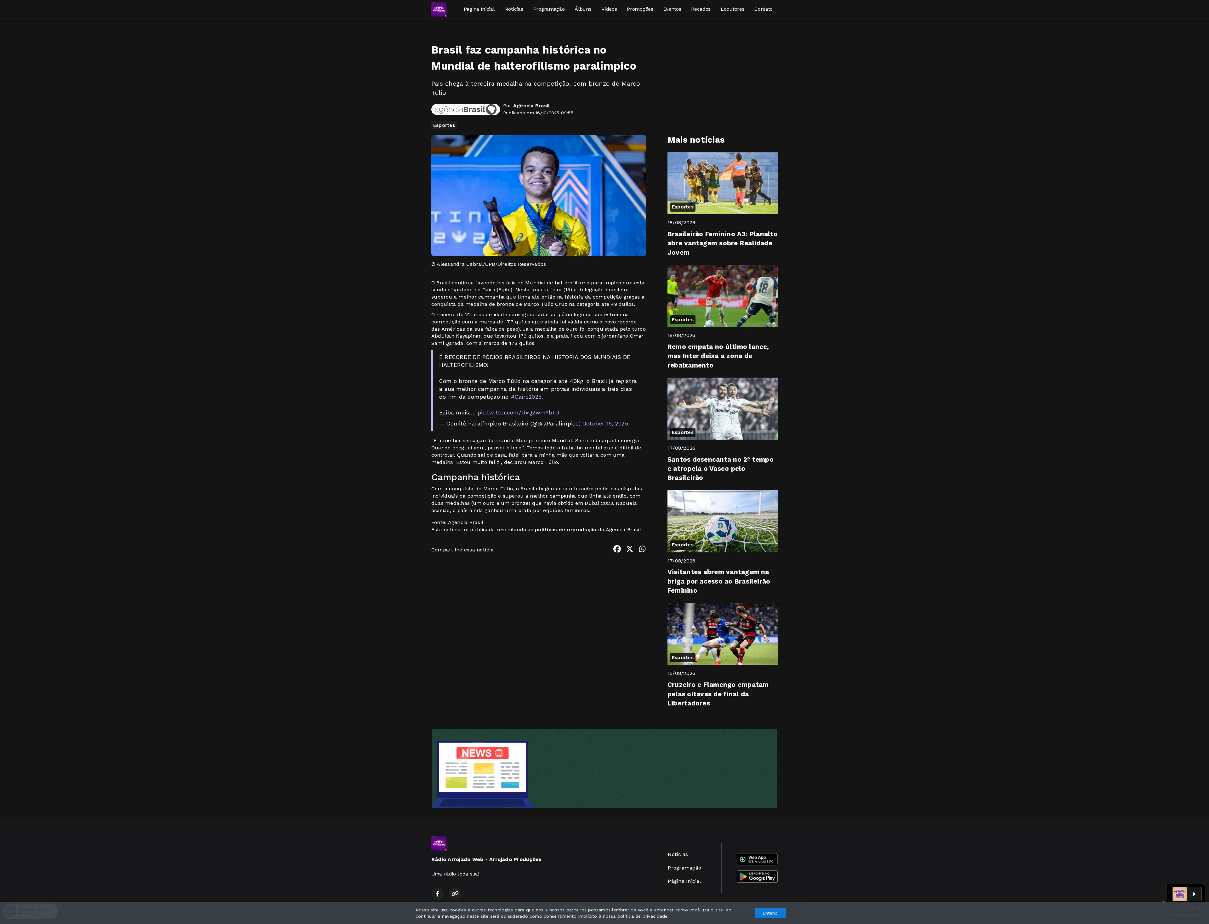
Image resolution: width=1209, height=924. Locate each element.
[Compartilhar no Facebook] (617, 550)
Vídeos (609, 9)
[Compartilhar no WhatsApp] (642, 550)
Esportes (444, 125)
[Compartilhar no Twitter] (629, 550)
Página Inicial (479, 9)
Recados (701, 9)
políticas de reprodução (566, 530)
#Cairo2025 (526, 397)
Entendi (771, 912)
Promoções (640, 9)
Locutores (732, 9)
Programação (549, 9)
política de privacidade (642, 916)
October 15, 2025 (605, 423)
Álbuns (583, 9)
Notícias (513, 9)
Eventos (672, 9)
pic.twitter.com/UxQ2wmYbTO (518, 412)
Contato (763, 9)
